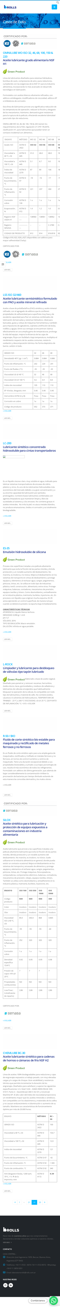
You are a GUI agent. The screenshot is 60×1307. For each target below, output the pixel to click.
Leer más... (7, 270)
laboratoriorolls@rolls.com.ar (24, 1272)
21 (29, 1202)
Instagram (5, 1285)
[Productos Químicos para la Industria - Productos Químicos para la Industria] (10, 7)
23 (40, 1202)
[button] (57, 2)
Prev (15, 1202)
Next (45, 1202)
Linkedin (11, 1285)
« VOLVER (7, 262)
